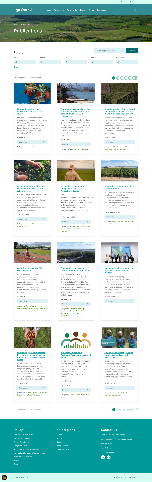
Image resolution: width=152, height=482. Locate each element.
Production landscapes (126, 393)
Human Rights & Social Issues (80, 227)
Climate (28, 147)
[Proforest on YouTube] (108, 457)
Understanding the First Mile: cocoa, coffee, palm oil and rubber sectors (31, 188)
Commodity (120, 57)
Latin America (36, 147)
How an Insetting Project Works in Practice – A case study (30, 111)
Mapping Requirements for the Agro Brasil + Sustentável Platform (119, 270)
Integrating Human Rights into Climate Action (119, 187)
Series (16, 57)
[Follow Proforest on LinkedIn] (103, 457)
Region (93, 57)
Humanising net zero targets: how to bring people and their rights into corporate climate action (31, 356)
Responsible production (74, 229)
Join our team (106, 443)
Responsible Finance (68, 313)
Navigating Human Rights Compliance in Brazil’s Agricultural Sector (73, 188)
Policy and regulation (111, 149)
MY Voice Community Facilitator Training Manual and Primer (76, 355)
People (63, 229)
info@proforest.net (117, 435)
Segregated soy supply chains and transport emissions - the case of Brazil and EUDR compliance (75, 112)
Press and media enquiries (111, 452)
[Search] (135, 10)
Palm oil (20, 226)
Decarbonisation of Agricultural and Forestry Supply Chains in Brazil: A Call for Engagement (119, 111)
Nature (33, 306)
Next (135, 78)
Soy (86, 149)
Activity (68, 57)
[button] (4, 477)
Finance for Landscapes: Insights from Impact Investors (76, 269)
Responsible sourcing (126, 147)
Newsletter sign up (108, 448)
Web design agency (120, 477)
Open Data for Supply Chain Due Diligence (30, 269)
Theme (42, 57)
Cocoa (43, 224)
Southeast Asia (80, 395)
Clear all (17, 67)
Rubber (25, 226)
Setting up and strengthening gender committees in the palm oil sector (118, 355)
